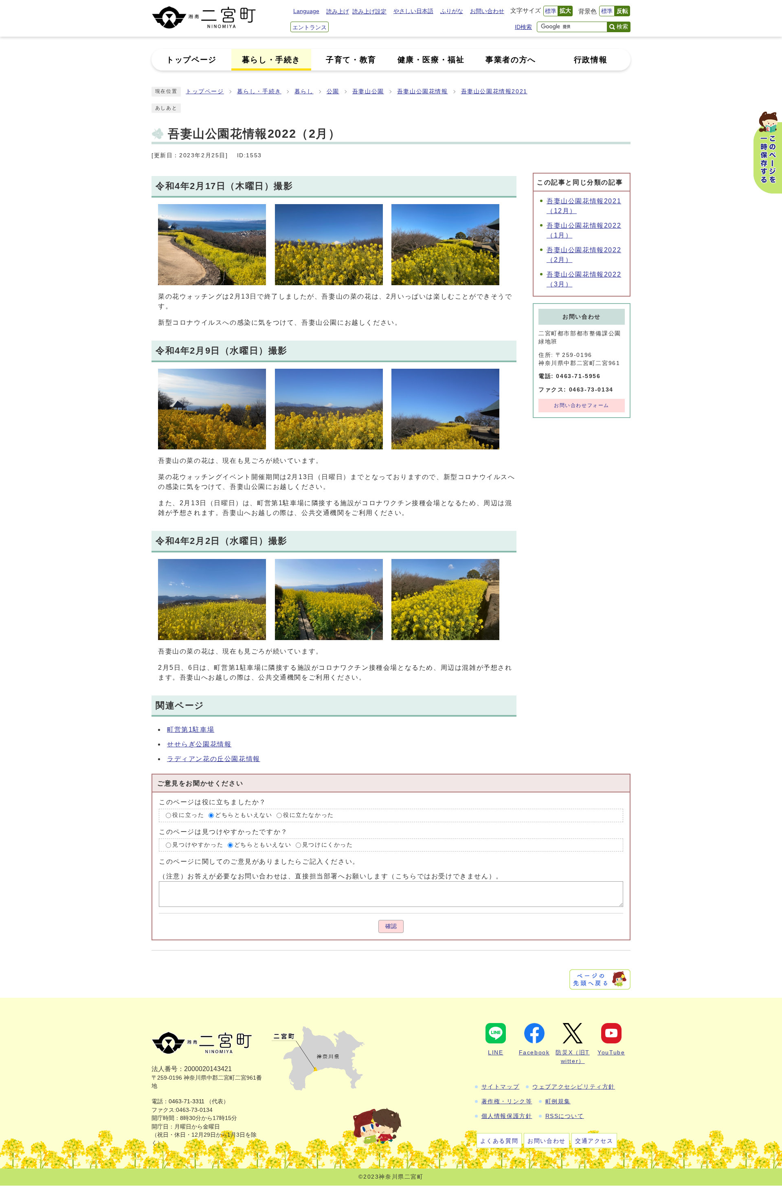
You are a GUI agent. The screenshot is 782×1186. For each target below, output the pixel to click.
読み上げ (337, 11)
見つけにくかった (327, 845)
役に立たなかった (308, 815)
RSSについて (564, 1116)
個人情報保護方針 (506, 1116)
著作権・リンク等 (506, 1101)
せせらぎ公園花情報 (199, 744)
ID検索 (523, 27)
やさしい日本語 (413, 11)
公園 (333, 91)
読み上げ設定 (369, 11)
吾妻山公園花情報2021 (494, 91)
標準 (550, 11)
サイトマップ (500, 1086)
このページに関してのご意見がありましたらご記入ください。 (259, 861)
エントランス (309, 27)
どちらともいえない (243, 815)
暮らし (304, 91)
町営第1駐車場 (190, 729)
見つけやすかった (197, 845)
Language (306, 11)
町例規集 (558, 1101)
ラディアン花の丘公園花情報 (213, 758)
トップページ (205, 91)
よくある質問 (499, 1141)
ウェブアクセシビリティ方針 (573, 1086)
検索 (622, 26)
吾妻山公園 (368, 91)
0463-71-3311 (186, 1101)
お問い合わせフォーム (581, 405)
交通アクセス (594, 1141)
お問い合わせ (487, 11)
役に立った (188, 815)
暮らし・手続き (259, 91)
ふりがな (451, 11)
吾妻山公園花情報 (422, 91)
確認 (391, 926)
